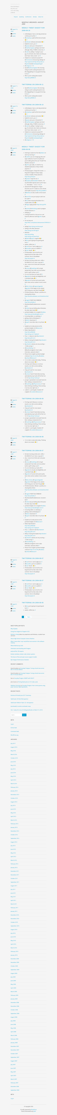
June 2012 (13, 849)
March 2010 (14, 948)
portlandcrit (41, 336)
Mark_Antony (29, 286)
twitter (14, 33)
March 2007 (14, 1079)
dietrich (28, 320)
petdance (42, 152)
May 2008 (13, 1028)
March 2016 (14, 754)
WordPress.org (14, 735)
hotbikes (43, 312)
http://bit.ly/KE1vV (29, 338)
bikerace (33, 358)
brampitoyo (29, 38)
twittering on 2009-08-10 (32, 104)
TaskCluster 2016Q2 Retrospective (19, 699)
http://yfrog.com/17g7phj (31, 334)
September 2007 (15, 1057)
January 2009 (14, 999)
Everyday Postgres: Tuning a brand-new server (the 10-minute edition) (27, 668)
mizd (27, 246)
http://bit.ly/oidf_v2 (39, 61)
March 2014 (14, 783)
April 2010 (13, 944)
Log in (12, 724)
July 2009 (13, 977)
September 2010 (15, 926)
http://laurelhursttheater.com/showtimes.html (36, 296)
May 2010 (13, 940)
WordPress (34, 1109)
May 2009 (13, 984)
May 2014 (13, 776)
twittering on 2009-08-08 (32, 436)
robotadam (35, 180)
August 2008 (14, 1017)
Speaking (21, 16)
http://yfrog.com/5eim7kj (31, 236)
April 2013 (13, 816)
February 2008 (14, 1039)
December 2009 (15, 958)
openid (27, 63)
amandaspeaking (36, 63)
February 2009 (14, 995)
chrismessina (29, 60)
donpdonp (28, 180)
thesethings (34, 268)
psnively (28, 208)
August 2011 (14, 885)
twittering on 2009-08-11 (32, 84)
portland (28, 358)
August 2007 (14, 1061)
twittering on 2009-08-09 (32, 398)
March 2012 (14, 860)
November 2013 (15, 794)
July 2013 (13, 805)
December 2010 (15, 915)
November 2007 (15, 1050)
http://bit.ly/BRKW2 (30, 77)
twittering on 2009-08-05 (32, 602)
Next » (29, 617)
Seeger (27, 204)
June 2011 (13, 893)
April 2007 (13, 1075)
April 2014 (13, 780)
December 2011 (15, 871)
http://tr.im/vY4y (34, 356)
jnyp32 (32, 238)
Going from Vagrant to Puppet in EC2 (20, 631)
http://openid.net (29, 61)
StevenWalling (29, 348)
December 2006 (15, 1086)
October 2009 (14, 966)
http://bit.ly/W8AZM (30, 332)
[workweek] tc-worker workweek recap (21, 706)
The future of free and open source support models (24, 657)
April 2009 (13, 988)
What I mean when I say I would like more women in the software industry (27, 642)
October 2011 (14, 878)
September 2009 (15, 969)
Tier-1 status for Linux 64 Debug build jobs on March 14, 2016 (27, 710)
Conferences (28, 16)
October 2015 (14, 758)
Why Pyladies (14, 628)
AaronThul (28, 196)
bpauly (27, 46)
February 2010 (14, 951)
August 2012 (14, 842)
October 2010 (14, 922)
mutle (27, 52)
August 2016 (14, 747)
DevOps (35, 16)
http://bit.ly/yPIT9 (41, 204)
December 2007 (15, 1046)
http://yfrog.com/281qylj (31, 230)
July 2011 (13, 889)
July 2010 (13, 933)
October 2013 (14, 798)
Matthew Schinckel (15, 685)
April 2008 (13, 1031)
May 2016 (13, 750)
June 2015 (13, 761)
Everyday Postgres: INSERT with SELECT (24, 678)
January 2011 (14, 911)
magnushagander (38, 286)
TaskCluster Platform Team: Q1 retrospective (22, 702)
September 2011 (15, 882)
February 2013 (14, 823)
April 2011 (13, 900)
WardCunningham (32, 67)
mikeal (27, 308)
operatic (28, 178)
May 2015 (13, 765)
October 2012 (14, 834)
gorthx (27, 164)
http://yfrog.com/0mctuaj (35, 226)
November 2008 (15, 1006)
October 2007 (14, 1053)
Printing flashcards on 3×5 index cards (28, 682)
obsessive (38, 392)
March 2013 (14, 820)
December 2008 (15, 1002)
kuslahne (28, 156)
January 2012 (14, 867)
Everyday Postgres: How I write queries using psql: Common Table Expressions (28, 686)
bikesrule (39, 328)
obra (27, 240)
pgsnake (28, 276)
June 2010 (13, 937)
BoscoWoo (28, 248)
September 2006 (15, 1090)
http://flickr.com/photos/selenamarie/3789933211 (38, 222)
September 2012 (15, 838)
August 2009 (14, 973)
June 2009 (13, 980)
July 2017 (13, 743)
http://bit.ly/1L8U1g (33, 378)
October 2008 (14, 1010)
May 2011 (13, 896)
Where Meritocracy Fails (17, 645)
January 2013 (14, 827)
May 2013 (13, 813)
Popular (16, 16)
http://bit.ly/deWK (40, 190)
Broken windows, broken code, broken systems (23, 654)
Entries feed (14, 727)
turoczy (28, 268)
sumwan (28, 374)
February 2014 (14, 787)
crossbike (33, 392)
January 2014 (14, 791)
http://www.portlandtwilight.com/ (33, 314)
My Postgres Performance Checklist (20, 659)
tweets (14, 36)
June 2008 (13, 1024)
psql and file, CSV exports (17, 651)
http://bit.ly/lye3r (29, 258)
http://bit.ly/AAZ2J (29, 176)
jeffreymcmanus (37, 384)
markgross (28, 65)
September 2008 (15, 1013)
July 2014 (13, 769)
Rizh (35, 1111)
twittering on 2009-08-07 (32, 450)
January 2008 (14, 1042)
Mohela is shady (15, 634)
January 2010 (14, 955)
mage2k (28, 300)
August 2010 (14, 929)
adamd (27, 238)
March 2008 (14, 1035)
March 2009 (14, 991)
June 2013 (13, 809)
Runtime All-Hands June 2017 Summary (21, 695)
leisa (27, 200)
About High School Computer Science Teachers (22, 638)
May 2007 (13, 1072)
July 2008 (13, 1021)
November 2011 (15, 875)
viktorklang (34, 208)
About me (40, 16)
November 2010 (15, 918)
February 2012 (14, 864)
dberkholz (28, 192)
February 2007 (14, 1082)
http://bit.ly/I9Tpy (29, 234)
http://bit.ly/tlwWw (30, 302)
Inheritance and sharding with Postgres (21, 648)
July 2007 (13, 1064)
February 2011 (14, 907)
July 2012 (13, 845)
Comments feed (15, 731)
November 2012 (15, 831)
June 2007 (13, 1068)
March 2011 (14, 904)
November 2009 (15, 962)
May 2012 (13, 853)
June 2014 (13, 772)
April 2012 (13, 856)
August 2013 (14, 802)
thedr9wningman (30, 48)
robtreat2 (28, 42)
